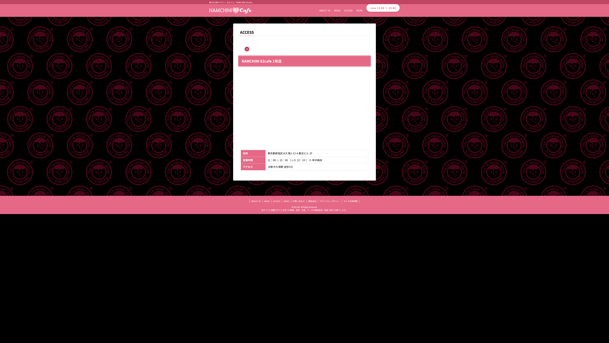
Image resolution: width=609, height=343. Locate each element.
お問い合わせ (298, 201)
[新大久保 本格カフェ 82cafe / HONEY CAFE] (230, 10)
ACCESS (276, 201)
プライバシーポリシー (330, 201)
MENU (267, 201)
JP (247, 48)
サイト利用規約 (351, 201)
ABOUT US (256, 201)
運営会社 (312, 201)
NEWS (286, 201)
